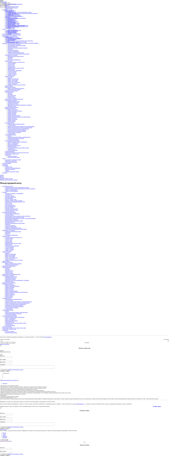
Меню (2, 0)
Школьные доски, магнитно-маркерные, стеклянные (20, 105)
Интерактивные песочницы (14, 44)
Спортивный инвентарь (10, 22)
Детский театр (8, 194)
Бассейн (10, 135)
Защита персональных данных (12, 42)
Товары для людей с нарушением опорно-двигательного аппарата (20, 188)
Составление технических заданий (13, 30)
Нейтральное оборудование (14, 145)
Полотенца (10, 94)
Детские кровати (12, 63)
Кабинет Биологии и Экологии (15, 111)
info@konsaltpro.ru (48, 337)
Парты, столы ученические (14, 82)
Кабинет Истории (12, 113)
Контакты (5, 43)
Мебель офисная (9, 11)
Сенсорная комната (9, 20)
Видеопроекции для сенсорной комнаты (17, 131)
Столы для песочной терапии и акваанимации (18, 128)
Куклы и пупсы (8, 204)
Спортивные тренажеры (13, 139)
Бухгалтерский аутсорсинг (11, 32)
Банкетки (10, 77)
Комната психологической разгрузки (16, 124)
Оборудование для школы (11, 17)
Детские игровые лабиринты (14, 132)
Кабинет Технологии (12, 119)
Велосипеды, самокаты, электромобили (14, 193)
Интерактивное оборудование (12, 6)
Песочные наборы (9, 207)
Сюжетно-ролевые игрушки (11, 210)
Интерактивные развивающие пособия (16, 45)
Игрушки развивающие (10, 197)
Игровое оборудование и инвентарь (16, 138)
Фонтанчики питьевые (13, 103)
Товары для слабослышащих (11, 191)
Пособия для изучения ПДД (11, 208)
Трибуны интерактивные (13, 51)
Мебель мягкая (11, 69)
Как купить (5, 35)
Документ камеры (9, 214)
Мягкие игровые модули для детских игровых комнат (20, 127)
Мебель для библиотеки (13, 78)
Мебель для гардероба (13, 80)
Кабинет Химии (11, 121)
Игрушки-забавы (9, 198)
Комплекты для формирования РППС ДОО (15, 201)
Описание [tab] (5, 383)
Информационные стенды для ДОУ (16, 68)
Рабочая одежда (11, 96)
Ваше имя (2, 355)
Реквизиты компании (10, 39)
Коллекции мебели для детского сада (16, 62)
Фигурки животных (9, 211)
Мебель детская (8, 9)
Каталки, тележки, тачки (10, 199)
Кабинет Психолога (12, 118)
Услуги (4, 29)
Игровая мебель (11, 66)
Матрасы (10, 93)
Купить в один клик (4, 344)
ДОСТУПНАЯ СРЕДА (10, 4)
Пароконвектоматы (12, 146)
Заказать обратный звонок (6, 441)
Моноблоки (10, 57)
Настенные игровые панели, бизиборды (17, 130)
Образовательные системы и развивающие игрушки (17, 187)
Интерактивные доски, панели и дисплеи (14, 217)
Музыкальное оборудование (11, 13)
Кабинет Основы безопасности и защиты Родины (19, 116)
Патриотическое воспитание (11, 18)
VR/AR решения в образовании (12, 213)
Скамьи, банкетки (12, 72)
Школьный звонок (12, 106)
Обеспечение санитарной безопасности (14, 16)
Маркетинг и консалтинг (11, 31)
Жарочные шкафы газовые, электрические (17, 141)
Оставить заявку (157, 406)
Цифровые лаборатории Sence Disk (16, 52)
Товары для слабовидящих (11, 189)
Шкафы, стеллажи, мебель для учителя (16, 84)
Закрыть (7, 370)
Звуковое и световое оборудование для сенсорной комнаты (21, 126)
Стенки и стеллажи (12, 74)
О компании (5, 36)
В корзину (87, 342)
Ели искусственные (12, 156)
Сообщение (2, 364)
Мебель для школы (9, 10)
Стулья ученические (12, 83)
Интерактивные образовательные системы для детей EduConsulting (20, 218)
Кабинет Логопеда (12, 114)
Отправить (3, 370)
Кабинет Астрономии (13, 109)
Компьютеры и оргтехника (11, 7)
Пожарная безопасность (13, 102)
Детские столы (11, 64)
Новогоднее (8, 28)
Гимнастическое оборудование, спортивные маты (19, 137)
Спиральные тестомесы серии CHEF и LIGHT (18, 147)
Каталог (4, 3)
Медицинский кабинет (10, 12)
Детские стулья (11, 65)
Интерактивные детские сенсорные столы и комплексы (17, 216)
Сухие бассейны (11, 125)
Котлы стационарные (13, 144)
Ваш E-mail (2, 362)
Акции (4, 435)
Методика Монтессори (10, 206)
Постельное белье (12, 95)
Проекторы (10, 49)
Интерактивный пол (12, 46)
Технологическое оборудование (12, 23)
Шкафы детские (11, 75)
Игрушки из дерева (9, 195)
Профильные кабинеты (10, 19)
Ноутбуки (10, 58)
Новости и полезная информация (12, 38)
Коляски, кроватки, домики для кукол (13, 200)
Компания (5, 436)
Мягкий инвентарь (9, 14)
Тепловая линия (11, 149)
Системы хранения (12, 71)
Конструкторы (8, 203)
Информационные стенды (14, 101)
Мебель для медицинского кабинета (16, 88)
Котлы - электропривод (13, 143)
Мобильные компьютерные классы (16, 56)
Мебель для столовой (12, 81)
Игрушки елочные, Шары (14, 157)
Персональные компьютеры (14, 59)
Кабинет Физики (12, 120)
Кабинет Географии (12, 112)
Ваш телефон (3, 359)
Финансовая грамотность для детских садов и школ (17, 25)
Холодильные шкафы (13, 150)
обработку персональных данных (15, 369)
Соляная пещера (11, 133)
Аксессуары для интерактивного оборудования (18, 53)
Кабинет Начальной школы (14, 115)
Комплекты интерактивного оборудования (17, 47)
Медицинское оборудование (14, 89)
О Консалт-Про (8, 37)
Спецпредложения (7, 34)
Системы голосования (13, 50)
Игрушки (7, 5)
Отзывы (7, 41)
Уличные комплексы (10, 24)
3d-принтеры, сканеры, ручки (12, 26)
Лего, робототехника (10, 205)
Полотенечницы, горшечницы (15, 70)
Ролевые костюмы (12, 97)
